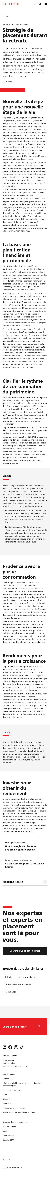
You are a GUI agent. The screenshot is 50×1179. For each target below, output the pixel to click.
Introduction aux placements (19, 984)
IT (13, 1160)
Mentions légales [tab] (13, 881)
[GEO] (39, 1026)
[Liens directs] (35, 4)
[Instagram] (16, 1047)
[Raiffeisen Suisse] (11, 4)
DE (4, 1160)
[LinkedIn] (4, 1047)
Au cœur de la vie (26, 977)
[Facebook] (10, 1047)
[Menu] (46, 4)
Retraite (8, 977)
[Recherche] (40, 4)
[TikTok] (22, 1047)
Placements (10, 992)
